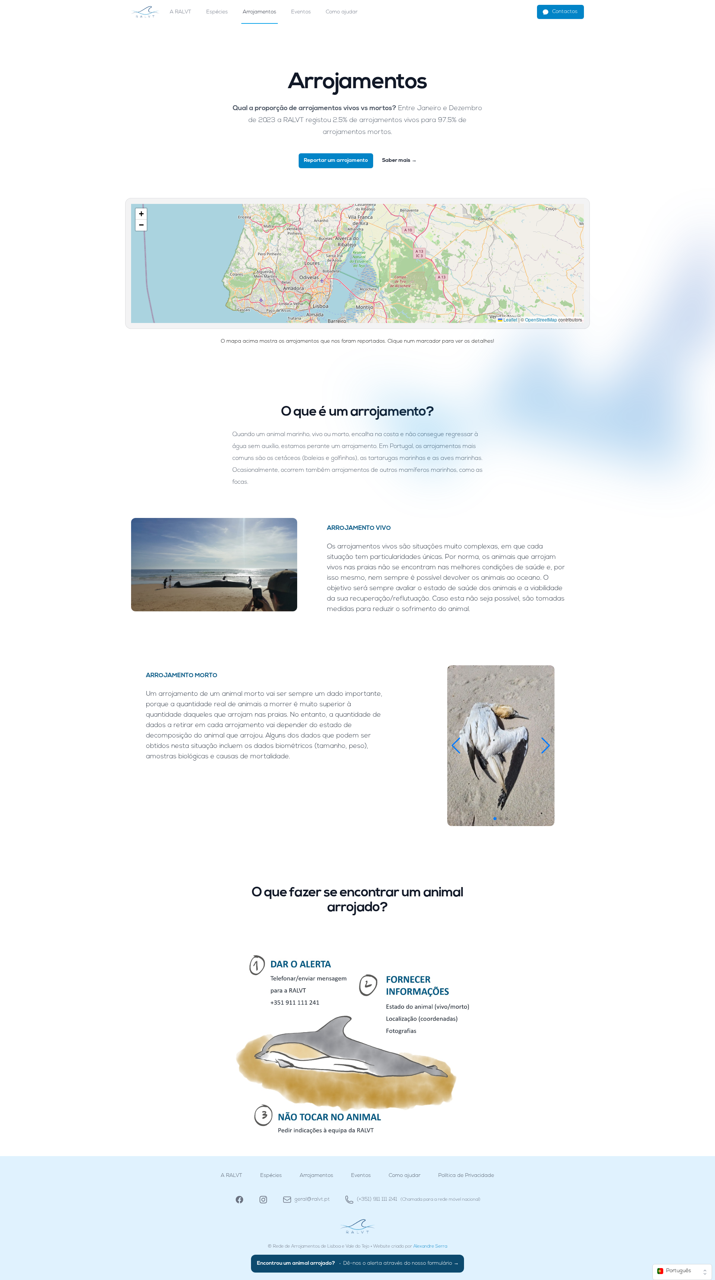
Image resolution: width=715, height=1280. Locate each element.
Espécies (217, 12)
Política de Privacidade (466, 1175)
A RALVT (180, 12)
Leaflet (509, 319)
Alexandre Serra (430, 1246)
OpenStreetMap (541, 319)
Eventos (301, 12)
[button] (141, 214)
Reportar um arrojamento (336, 160)
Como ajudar (342, 12)
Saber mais (399, 160)
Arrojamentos (259, 12)
